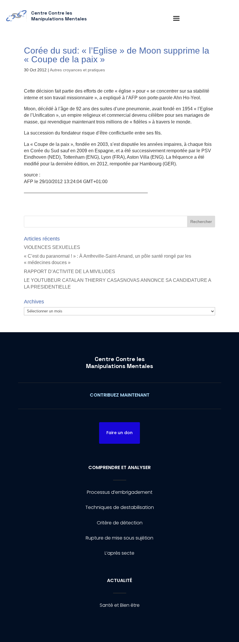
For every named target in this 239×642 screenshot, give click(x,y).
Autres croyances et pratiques (77, 70)
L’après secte (119, 553)
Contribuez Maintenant (120, 395)
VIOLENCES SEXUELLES (52, 247)
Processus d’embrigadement (119, 492)
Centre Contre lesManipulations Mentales (119, 362)
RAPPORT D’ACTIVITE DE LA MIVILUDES (69, 271)
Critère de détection (120, 522)
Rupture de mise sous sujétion (119, 538)
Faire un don (119, 433)
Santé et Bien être (120, 605)
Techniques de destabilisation (119, 507)
